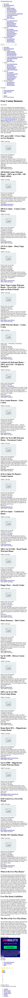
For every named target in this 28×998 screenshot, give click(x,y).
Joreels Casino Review (6, 615)
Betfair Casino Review (6, 167)
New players (11, 386)
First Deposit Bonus (12, 11)
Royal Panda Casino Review (8, 580)
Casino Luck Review (6, 395)
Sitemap (6, 994)
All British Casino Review (7, 204)
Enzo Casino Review (6, 433)
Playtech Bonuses (11, 34)
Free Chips (9, 16)
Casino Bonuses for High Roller (15, 13)
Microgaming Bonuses (12, 30)
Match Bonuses (10, 18)
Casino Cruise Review (6, 241)
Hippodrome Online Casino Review (9, 758)
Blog (5, 93)
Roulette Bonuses (11, 25)
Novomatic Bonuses (12, 33)
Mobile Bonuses (11, 8)
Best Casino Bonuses (9, 90)
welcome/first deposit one (11, 118)
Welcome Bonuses (11, 9)
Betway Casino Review (6, 687)
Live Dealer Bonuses (12, 20)
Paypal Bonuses (11, 39)
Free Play (9, 423)
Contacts (6, 989)
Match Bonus (10, 855)
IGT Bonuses (10, 29)
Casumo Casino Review (7, 506)
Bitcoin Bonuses (11, 41)
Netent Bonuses (11, 32)
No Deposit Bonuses (9, 5)
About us (6, 996)
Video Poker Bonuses (12, 26)
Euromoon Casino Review (7, 469)
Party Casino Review (6, 723)
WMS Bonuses (10, 36)
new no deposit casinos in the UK (13, 119)
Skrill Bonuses (10, 40)
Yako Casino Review (6, 651)
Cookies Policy (7, 993)
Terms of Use (7, 990)
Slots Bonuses (10, 22)
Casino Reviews (8, 91)
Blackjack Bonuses (11, 23)
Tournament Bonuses (12, 15)
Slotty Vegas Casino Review (8, 280)
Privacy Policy (7, 991)
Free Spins (6, 4)
